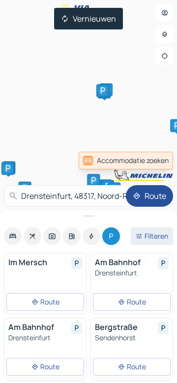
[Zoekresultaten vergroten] (88, 216)
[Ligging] (164, 56)
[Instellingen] (164, 34)
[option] (13, 236)
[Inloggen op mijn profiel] (164, 13)
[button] (102, 90)
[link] (126, 160)
